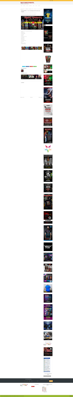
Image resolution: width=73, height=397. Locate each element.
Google (31, 66)
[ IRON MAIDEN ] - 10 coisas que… (47, 364)
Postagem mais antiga (40, 97)
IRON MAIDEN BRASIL (46, 359)
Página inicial (31, 97)
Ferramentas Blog (45, 345)
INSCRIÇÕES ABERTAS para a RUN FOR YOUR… (46, 366)
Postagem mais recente (22, 97)
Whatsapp (35, 66)
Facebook (28, 66)
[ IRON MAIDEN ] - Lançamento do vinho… (46, 367)
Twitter (24, 66)
